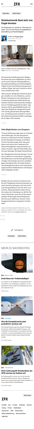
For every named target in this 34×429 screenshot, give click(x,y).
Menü (2, 4)
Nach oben (27, 395)
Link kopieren (18, 230)
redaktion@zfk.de (20, 212)
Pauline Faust (19, 36)
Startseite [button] (17, 4)
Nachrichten (16, 13)
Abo (31, 4)
